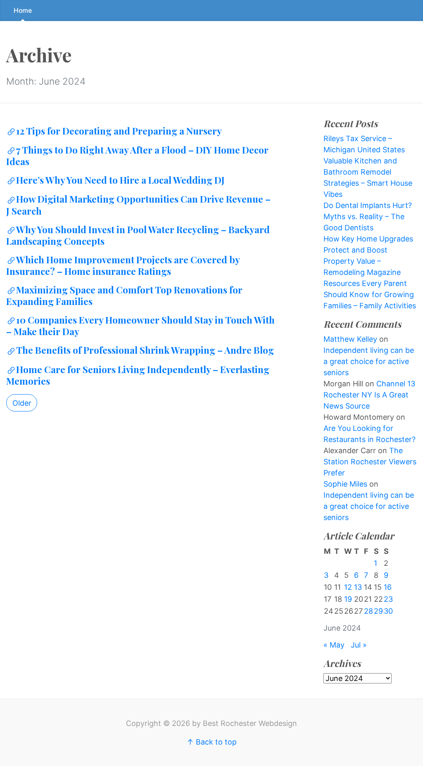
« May (334, 645)
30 (388, 611)
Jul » (359, 645)
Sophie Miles (345, 484)
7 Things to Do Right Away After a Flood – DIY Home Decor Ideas (137, 156)
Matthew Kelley (350, 339)
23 (388, 599)
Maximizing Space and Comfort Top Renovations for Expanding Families (124, 295)
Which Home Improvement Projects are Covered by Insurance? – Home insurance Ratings (123, 265)
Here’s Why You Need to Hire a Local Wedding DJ (120, 180)
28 (368, 611)
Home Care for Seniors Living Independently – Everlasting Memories (137, 375)
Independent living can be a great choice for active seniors (368, 361)
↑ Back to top (212, 742)
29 (378, 611)
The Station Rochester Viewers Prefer (369, 461)
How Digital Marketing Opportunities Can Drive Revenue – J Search (138, 205)
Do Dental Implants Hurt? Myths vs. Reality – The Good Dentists (367, 216)
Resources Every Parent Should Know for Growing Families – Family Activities (369, 294)
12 (348, 587)
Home (23, 10)
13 (358, 587)
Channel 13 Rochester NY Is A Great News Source (369, 394)
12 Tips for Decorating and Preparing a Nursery (119, 131)
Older (21, 403)
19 (348, 599)
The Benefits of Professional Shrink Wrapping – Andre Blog (145, 350)
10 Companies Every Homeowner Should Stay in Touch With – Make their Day (140, 326)
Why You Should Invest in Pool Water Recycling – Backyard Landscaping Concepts (138, 235)
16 (388, 587)
